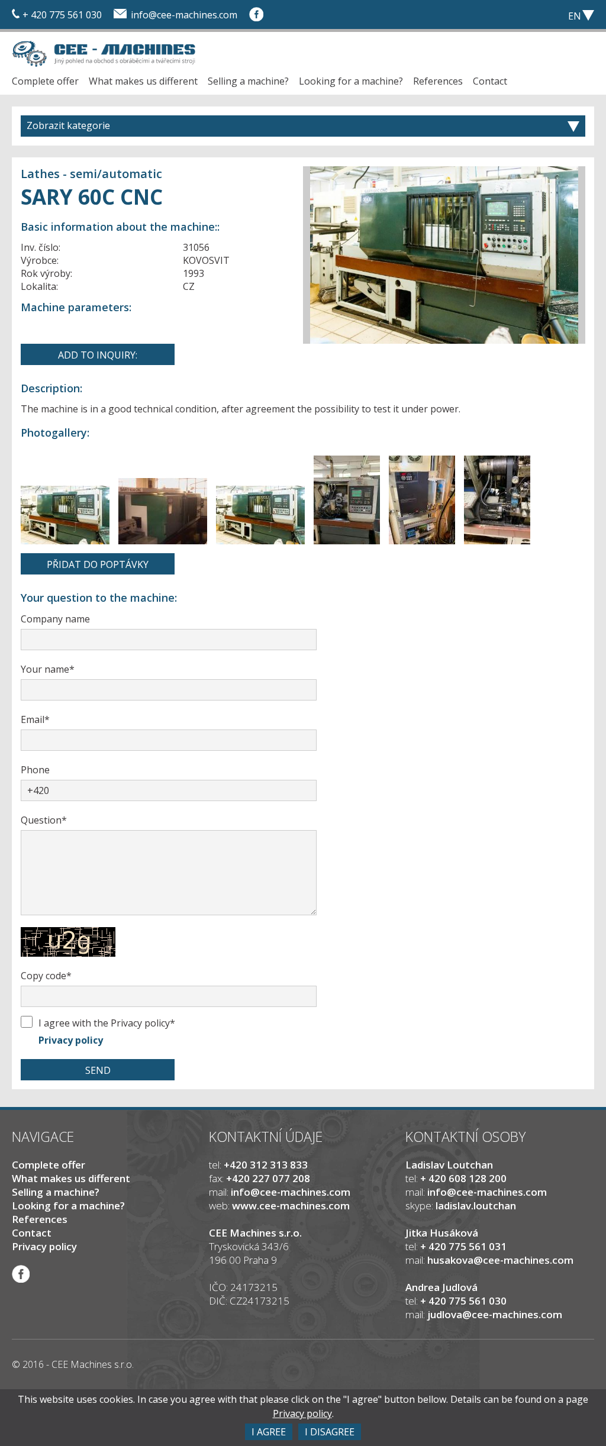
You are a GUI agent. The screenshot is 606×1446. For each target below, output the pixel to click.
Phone (35, 769)
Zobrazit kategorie (68, 125)
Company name (55, 618)
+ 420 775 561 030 (62, 14)
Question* (44, 820)
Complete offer (45, 81)
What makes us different (143, 81)
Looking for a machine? (351, 81)
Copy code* (46, 975)
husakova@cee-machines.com (500, 1260)
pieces (511, 15)
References (438, 81)
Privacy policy (70, 1040)
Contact (490, 81)
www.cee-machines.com (291, 1205)
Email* (35, 719)
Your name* (48, 669)
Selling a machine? (248, 81)
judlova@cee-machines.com (494, 1314)
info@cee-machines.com (184, 14)
